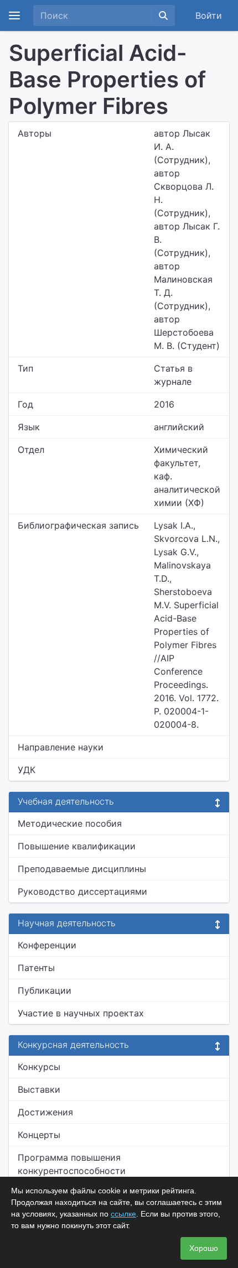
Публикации (44, 990)
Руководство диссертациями (82, 891)
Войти (208, 15)
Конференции (47, 945)
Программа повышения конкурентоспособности (72, 1164)
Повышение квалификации (77, 846)
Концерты (39, 1134)
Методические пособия (70, 823)
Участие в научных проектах (81, 1013)
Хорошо (203, 1248)
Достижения (45, 1112)
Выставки (39, 1089)
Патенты (36, 967)
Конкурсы (39, 1066)
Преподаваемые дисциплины (82, 868)
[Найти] (163, 15)
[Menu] (14, 15)
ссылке (123, 1213)
